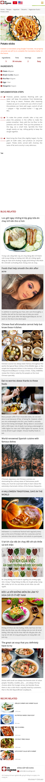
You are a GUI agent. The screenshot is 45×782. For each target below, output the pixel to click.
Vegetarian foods (34, 9)
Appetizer (16, 9)
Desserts (24, 9)
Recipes (8, 9)
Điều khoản (31, 779)
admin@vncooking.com (27, 771)
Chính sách (40, 779)
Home (3, 9)
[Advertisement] (22, 183)
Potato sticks (5, 12)
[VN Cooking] (6, 2)
